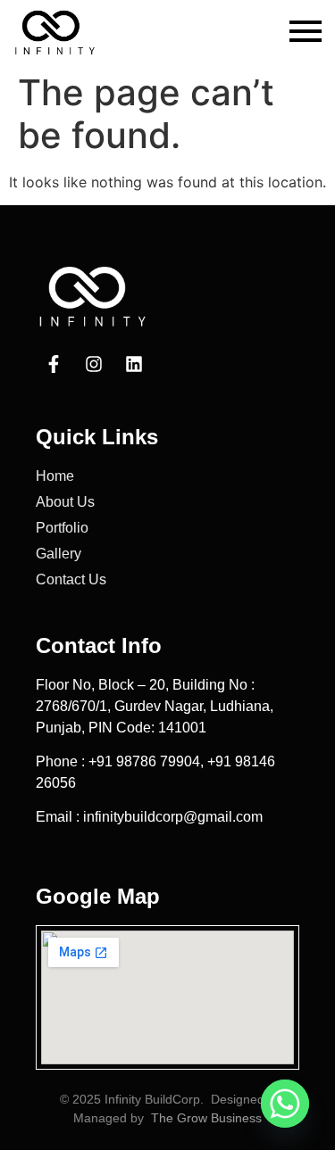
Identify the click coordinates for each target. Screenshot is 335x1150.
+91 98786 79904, (147, 761)
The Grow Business (206, 1118)
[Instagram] (94, 364)
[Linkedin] (134, 364)
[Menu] (305, 32)
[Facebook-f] (53, 364)
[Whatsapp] (285, 1104)
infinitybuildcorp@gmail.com (173, 816)
